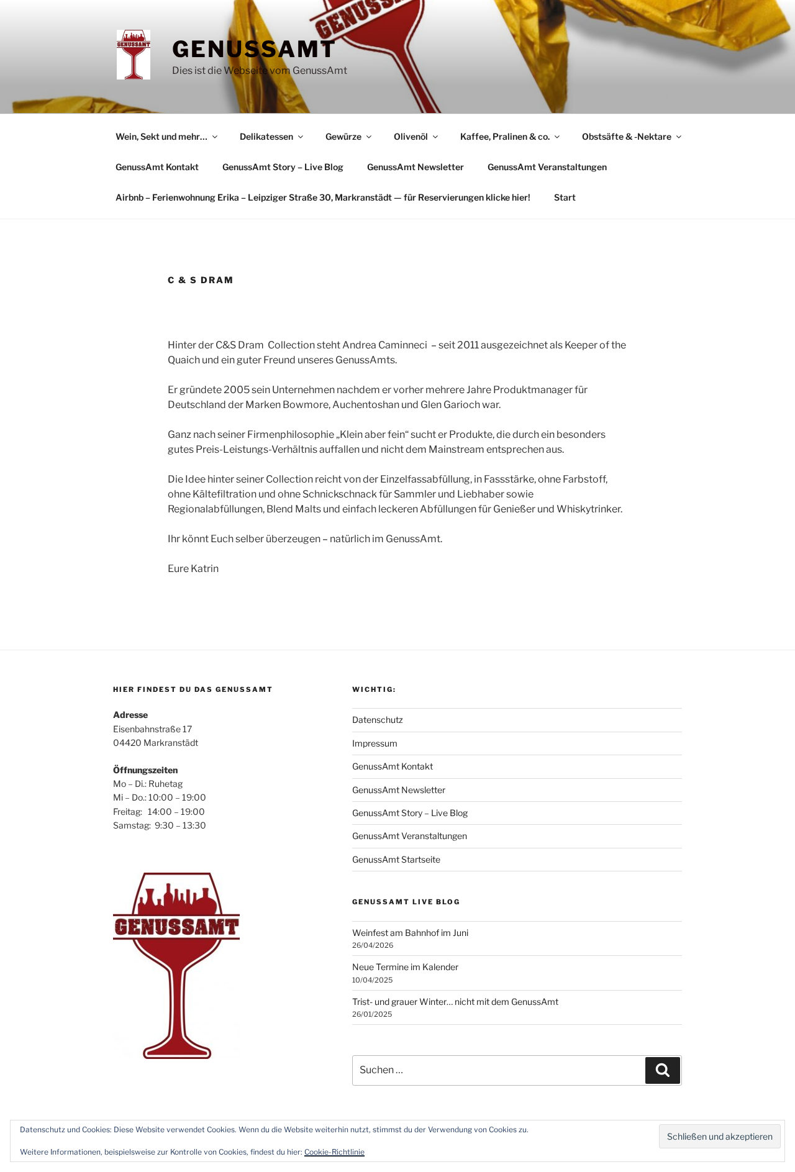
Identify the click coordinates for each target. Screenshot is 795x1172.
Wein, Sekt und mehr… (161, 136)
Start (565, 197)
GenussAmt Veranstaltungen (547, 166)
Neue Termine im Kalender (405, 966)
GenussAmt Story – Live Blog (282, 166)
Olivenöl (411, 136)
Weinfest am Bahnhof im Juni (410, 932)
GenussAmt (254, 49)
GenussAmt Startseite (396, 859)
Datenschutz (377, 719)
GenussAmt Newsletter (415, 166)
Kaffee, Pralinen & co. (505, 136)
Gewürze (343, 136)
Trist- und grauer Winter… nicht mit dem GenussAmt (455, 1001)
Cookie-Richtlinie (334, 1151)
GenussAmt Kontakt (157, 166)
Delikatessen (266, 136)
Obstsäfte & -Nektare (626, 136)
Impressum (375, 743)
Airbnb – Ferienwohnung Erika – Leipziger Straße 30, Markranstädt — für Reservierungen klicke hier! (323, 197)
